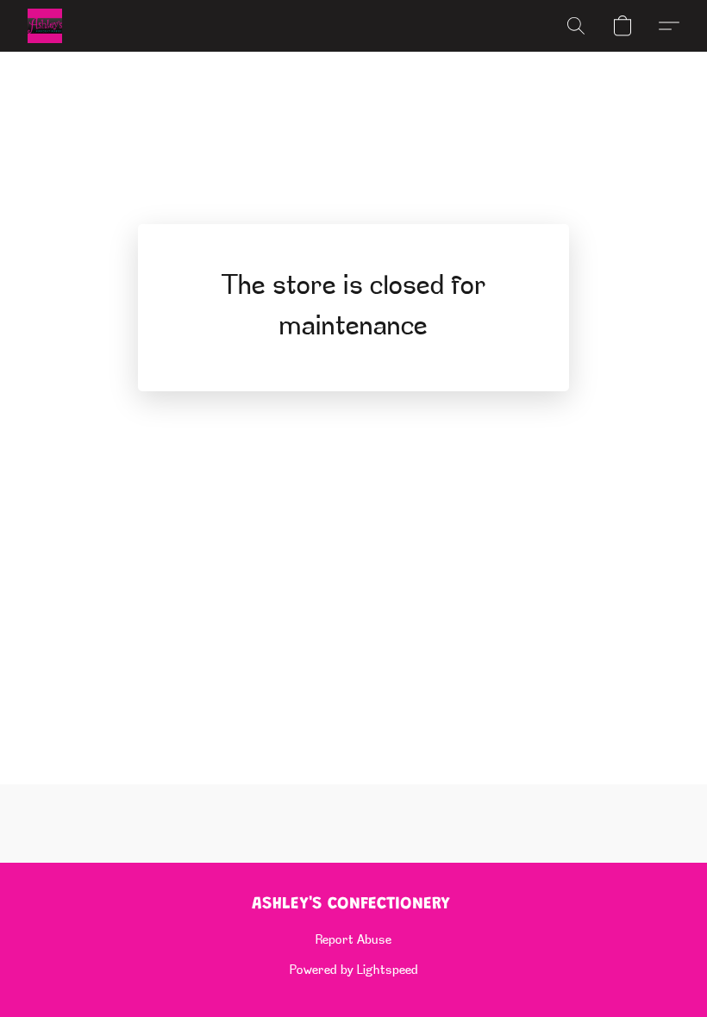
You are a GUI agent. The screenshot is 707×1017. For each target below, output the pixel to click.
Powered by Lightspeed (354, 970)
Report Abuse (353, 940)
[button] (45, 26)
